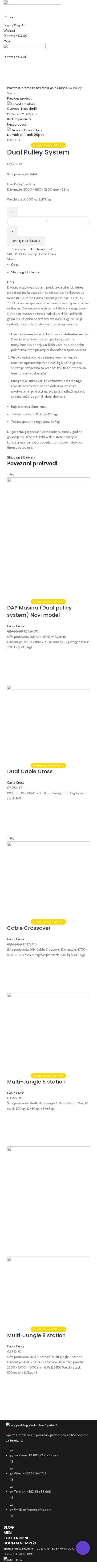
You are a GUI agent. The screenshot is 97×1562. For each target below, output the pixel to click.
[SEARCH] (91, 17)
